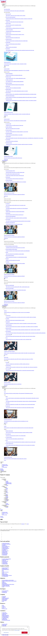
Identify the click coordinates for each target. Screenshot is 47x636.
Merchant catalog (4, 619)
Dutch (7, 488)
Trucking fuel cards (5, 547)
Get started (1, 469)
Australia (5, 484)
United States (6, 506)
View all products (4, 160)
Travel (3, 586)
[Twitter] (3, 534)
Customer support (4, 613)
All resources (6, 409)
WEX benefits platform (5, 569)
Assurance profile (4, 624)
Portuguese (7, 504)
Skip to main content (3, 0)
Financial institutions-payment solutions (8, 580)
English (7, 485)
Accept (24, 632)
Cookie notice (4, 625)
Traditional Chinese (9, 483)
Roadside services (4, 552)
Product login (4, 614)
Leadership (3, 597)
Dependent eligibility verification (7, 575)
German (7, 492)
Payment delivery (4, 562)
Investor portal (4, 600)
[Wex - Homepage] (3, 2)
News (3, 601)
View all (1, 468)
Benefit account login (5, 615)
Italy (5, 493)
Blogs (3, 605)
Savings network (4, 551)
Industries (4, 161)
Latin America (4, 501)
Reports (3, 606)
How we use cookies (17, 630)
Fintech (3, 581)
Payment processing (5, 561)
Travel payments (4, 467)
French (7, 490)
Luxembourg (6, 495)
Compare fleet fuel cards (5, 543)
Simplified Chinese (8, 482)
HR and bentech (4, 583)
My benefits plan (4, 608)
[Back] (1, 472)
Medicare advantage (5, 574)
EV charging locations (5, 617)
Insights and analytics (5, 550)
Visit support (6, 446)
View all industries (5, 305)
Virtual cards (4, 560)
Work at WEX (6, 372)
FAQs (3, 607)
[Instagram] (2, 536)
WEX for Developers (5, 590)
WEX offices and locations (6, 620)
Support (1, 509)
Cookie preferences (6, 632)
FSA (3, 571)
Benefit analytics (4, 573)
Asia (5, 480)
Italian (7, 494)
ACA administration (5, 576)
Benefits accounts (4, 464)
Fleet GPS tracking (5, 553)
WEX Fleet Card (4, 545)
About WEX (4, 306)
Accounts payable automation (6, 558)
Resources (4, 386)
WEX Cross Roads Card (5, 546)
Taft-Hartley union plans (5, 585)
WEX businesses (4, 599)
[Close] (27, 627)
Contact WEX (4, 612)
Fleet (3, 466)
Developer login (4, 592)
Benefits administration (5, 567)
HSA (3, 570)
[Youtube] (2, 539)
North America (4, 505)
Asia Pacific (4, 479)
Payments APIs (4, 591)
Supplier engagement (5, 559)
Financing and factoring (5, 548)
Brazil (5, 502)
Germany (5, 491)
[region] (15, 630)
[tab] (25, 9)
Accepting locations (5, 616)
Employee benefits (6, 102)
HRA (3, 572)
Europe (3, 486)
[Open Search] (0, 508)
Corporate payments (5, 465)
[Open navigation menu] (6, 2)
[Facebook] (2, 537)
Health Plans (4, 582)
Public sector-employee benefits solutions (8, 584)
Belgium (5, 487)
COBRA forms (4, 618)
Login (1, 510)
